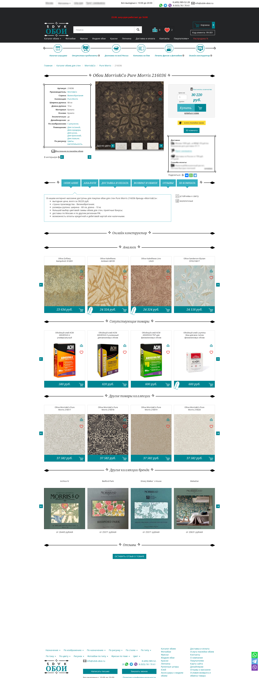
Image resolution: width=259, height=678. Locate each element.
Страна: (62, 95)
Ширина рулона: (58, 102)
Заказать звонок (139, 671)
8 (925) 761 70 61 (181, 5)
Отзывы (168, 183)
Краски (114, 38)
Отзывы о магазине (200, 669)
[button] (41, 285)
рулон (181, 101)
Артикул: (61, 88)
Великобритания (75, 95)
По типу (145, 650)
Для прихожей (74, 135)
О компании (196, 657)
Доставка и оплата (145, 38)
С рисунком (72, 123)
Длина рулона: (59, 106)
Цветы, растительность (74, 142)
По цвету (64, 656)
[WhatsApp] (191, 175)
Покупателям (180, 38)
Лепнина (126, 38)
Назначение (52, 650)
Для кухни (72, 132)
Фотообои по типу (97, 656)
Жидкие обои (99, 38)
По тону (50, 656)
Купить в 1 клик (191, 113)
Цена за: (182, 93)
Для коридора (73, 130)
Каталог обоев (52, 38)
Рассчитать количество (202, 89)
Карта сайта (196, 663)
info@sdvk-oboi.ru (204, 3)
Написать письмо (100, 671)
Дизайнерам (196, 666)
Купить (186, 108)
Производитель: (58, 92)
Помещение (59, 127)
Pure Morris (72, 99)
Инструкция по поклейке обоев (69, 151)
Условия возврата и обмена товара (200, 674)
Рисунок (78, 656)
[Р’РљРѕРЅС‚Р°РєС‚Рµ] (187, 175)
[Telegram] (195, 175)
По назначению (95, 650)
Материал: (61, 109)
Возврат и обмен (145, 183)
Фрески (84, 38)
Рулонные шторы (170, 666)
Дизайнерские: (58, 120)
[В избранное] (160, 92)
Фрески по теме (119, 656)
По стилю (131, 650)
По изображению (57, 123)
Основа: (62, 113)
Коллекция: (60, 99)
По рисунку (60, 141)
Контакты (164, 38)
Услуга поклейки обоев (202, 651)
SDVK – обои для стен (56, 29)
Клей (163, 669)
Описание (71, 183)
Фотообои (70, 38)
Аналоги (90, 183)
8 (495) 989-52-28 (181, 2)
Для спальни (73, 138)
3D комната (192, 130)
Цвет (136, 656)
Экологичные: (59, 116)
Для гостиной (73, 127)
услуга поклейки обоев (193, 123)
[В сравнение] (160, 98)
